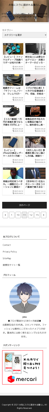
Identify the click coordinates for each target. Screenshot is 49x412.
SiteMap (7, 258)
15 (37, 214)
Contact (7, 244)
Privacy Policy (10, 251)
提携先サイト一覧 (11, 264)
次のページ (24, 205)
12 (31, 214)
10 (18, 214)
